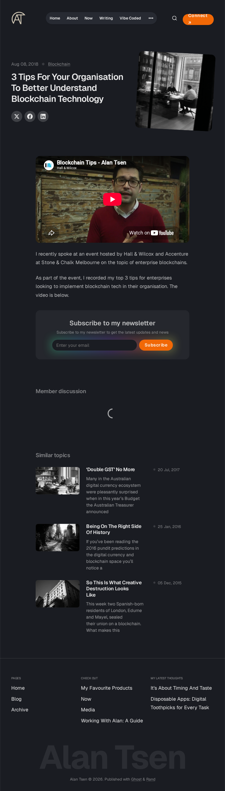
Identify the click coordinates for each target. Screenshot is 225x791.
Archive (19, 709)
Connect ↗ (198, 19)
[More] (151, 18)
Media (88, 709)
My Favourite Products (106, 688)
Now (89, 18)
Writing (106, 18)
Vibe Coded (130, 18)
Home (55, 18)
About (72, 18)
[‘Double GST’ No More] (112, 492)
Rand (150, 779)
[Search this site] (174, 18)
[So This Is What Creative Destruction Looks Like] (112, 608)
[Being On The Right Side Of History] (112, 549)
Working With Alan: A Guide (112, 720)
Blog (16, 699)
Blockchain (59, 64)
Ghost (136, 779)
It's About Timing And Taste (181, 688)
